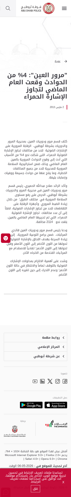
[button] (35, 61)
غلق (35, 489)
